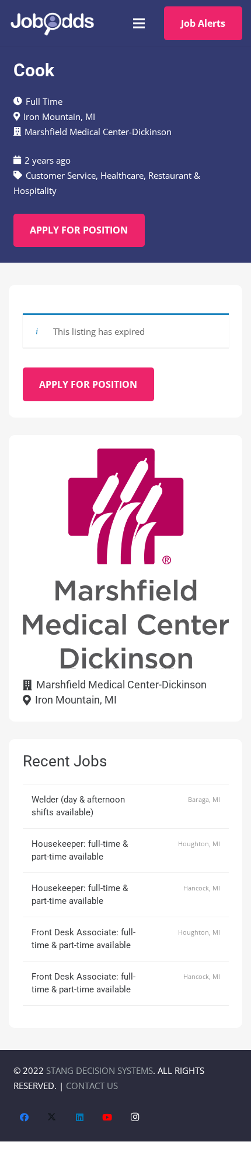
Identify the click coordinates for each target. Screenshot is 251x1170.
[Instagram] (135, 1118)
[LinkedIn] (80, 1118)
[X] (52, 1118)
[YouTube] (107, 1118)
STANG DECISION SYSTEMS (99, 1070)
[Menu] (139, 23)
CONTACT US (92, 1085)
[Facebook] (24, 1118)
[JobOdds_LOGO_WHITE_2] (52, 23)
